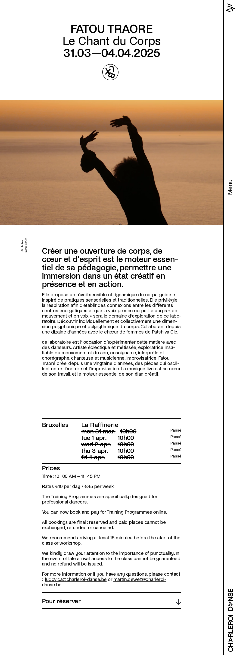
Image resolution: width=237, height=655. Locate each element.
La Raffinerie (99, 424)
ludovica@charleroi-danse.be (76, 579)
